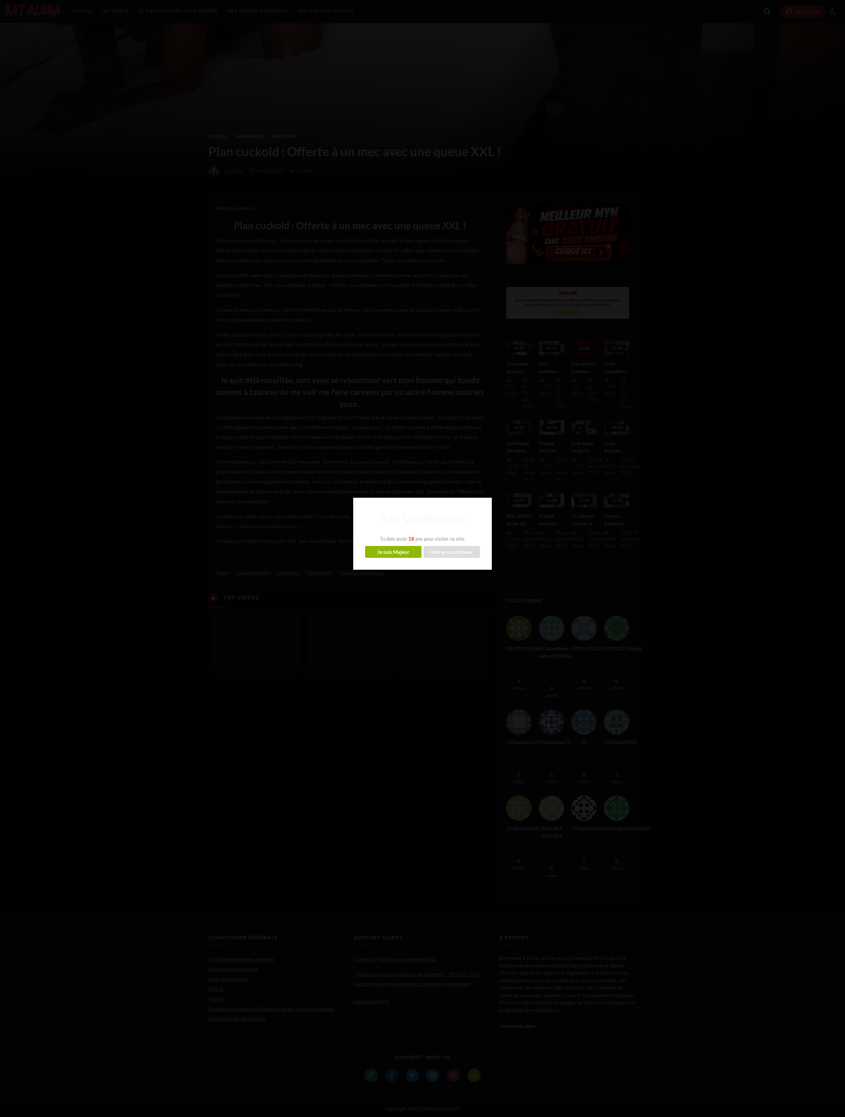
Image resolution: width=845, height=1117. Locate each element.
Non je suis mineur (452, 552)
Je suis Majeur (393, 552)
